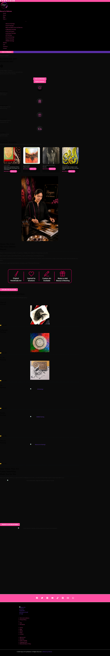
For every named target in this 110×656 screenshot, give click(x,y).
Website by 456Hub (47, 651)
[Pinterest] (10, 1)
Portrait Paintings (10, 37)
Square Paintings (10, 39)
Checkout (5, 46)
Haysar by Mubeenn (6, 11)
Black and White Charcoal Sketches (14, 27)
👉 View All (3, 325)
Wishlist (5, 42)
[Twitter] (2, 1)
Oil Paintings (9, 35)
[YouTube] (6, 1)
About (4, 15)
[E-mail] (12, 1)
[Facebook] (0, 1)
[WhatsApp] (73, 598)
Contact (5, 48)
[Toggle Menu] (25, 21)
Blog (4, 17)
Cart (4, 44)
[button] (6, 19)
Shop (4, 19)
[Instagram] (4, 1)
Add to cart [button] (13, 171)
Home (4, 13)
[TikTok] (8, 1)
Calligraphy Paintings (11, 29)
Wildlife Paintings (10, 41)
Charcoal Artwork (10, 31)
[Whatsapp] (14, 1)
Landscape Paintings (11, 33)
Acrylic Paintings (10, 25)
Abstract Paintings (10, 23)
